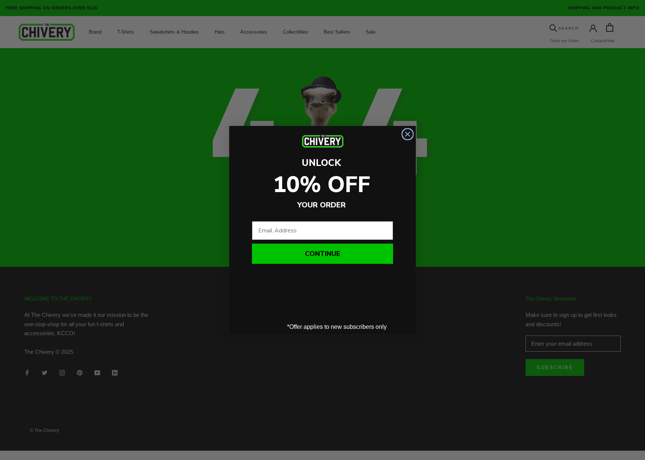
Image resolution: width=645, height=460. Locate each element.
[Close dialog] (407, 134)
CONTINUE (322, 253)
